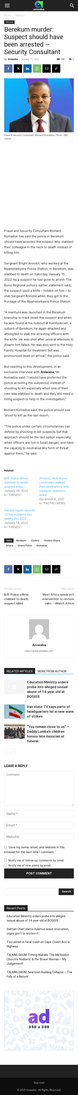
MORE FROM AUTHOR (52, 671)
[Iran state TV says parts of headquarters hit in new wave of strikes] (14, 711)
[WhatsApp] (37, 68)
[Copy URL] (56, 68)
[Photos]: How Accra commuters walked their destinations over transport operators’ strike (54, 486)
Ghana (9, 545)
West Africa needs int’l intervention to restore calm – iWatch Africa (58, 599)
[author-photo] (39, 639)
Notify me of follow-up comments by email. (36, 860)
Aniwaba (13, 59)
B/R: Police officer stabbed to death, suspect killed (16, 482)
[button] (7, 5)
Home (7, 15)
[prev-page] (6, 751)
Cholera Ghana (52, 540)
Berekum (21, 540)
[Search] (72, 5)
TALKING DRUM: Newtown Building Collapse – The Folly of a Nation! (39, 974)
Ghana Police (25, 545)
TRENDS (20, 15)
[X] (18, 68)
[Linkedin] (27, 68)
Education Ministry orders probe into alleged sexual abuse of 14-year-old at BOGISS (36, 918)
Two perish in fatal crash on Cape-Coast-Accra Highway (38, 944)
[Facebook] (8, 68)
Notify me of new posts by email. (29, 865)
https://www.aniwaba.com (39, 650)
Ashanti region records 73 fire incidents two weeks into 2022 (19, 514)
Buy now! (39, 1082)
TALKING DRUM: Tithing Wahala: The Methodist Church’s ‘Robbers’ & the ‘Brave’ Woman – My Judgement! (38, 959)
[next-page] (13, 751)
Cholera (35, 540)
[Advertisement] (39, 185)
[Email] (46, 68)
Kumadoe (41, 545)
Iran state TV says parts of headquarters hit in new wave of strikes (50, 711)
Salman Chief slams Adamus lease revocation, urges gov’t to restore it (38, 931)
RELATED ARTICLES (20, 671)
